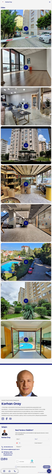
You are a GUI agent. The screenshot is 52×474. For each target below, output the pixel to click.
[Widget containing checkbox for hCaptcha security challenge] (24, 461)
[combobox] (42, 439)
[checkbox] (16, 467)
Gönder (46, 466)
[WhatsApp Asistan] (49, 471)
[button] (17, 443)
